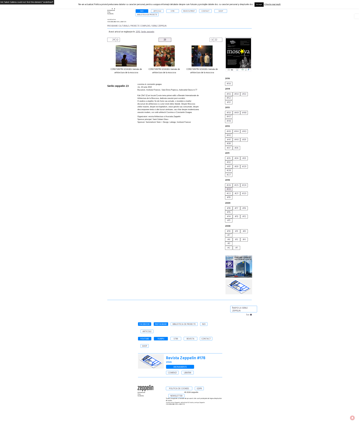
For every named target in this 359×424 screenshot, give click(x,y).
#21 (236, 193)
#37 (229, 148)
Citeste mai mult (272, 4)
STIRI (176, 339)
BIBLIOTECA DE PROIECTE (184, 324)
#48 (244, 113)
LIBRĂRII (187, 372)
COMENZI (172, 372)
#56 (229, 84)
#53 (244, 94)
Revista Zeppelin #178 (185, 358)
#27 (229, 175)
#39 (244, 140)
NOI (203, 324)
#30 (236, 166)
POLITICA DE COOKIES (179, 388)
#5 (236, 239)
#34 (236, 158)
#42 (229, 135)
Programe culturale (118, 26)
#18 (229, 208)
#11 (228, 220)
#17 (236, 208)
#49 (236, 113)
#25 (236, 185)
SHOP (144, 346)
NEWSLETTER (176, 396)
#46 (229, 121)
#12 (244, 216)
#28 (229, 170)
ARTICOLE (146, 331)
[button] (357, 16)
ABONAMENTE (180, 367)
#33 (244, 158)
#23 (229, 189)
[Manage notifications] (352, 418)
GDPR (199, 388)
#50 (229, 113)
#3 (228, 243)
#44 (236, 131)
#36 (236, 148)
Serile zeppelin (159, 26)
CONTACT (206, 339)
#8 (244, 231)
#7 (228, 235)
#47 (229, 117)
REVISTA (190, 339)
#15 (229, 212)
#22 (229, 193)
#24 (244, 185)
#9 (236, 231)
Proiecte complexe (140, 26)
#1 (236, 248)
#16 (244, 208)
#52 (229, 98)
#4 (244, 239)
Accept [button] (259, 4)
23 (165, 40)
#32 (229, 162)
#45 (229, 131)
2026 (169, 362)
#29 (244, 166)
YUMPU (160, 339)
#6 (228, 239)
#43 (244, 131)
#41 (229, 140)
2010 (138, 32)
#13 (236, 216)
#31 (228, 166)
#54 (236, 94)
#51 (229, 102)
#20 (244, 193)
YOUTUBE (144, 339)
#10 (229, 231)
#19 (229, 197)
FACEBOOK (145, 324)
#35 (229, 158)
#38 (229, 143)
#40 (236, 140)
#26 (229, 185)
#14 (229, 216)
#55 (229, 94)
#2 (228, 248)
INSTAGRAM (161, 324)
